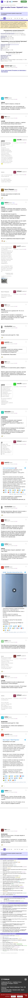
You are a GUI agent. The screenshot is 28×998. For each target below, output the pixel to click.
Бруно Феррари (9, 189)
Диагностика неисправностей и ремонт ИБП (11, 886)
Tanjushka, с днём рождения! (8, 860)
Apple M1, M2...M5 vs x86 (7, 863)
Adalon (6, 202)
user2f (18, 246)
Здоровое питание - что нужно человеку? (11, 885)
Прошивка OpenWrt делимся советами (10, 881)
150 (17, 18)
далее (22, 18)
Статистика (3, 988)
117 (17, 42)
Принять (13, 996)
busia (6, 640)
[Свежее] (7, 2)
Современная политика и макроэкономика (8, 5)
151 (19, 18)
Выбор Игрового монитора (8, 865)
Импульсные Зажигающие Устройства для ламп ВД (12, 866)
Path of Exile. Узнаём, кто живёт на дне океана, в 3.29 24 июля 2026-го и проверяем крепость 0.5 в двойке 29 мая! (14, 879)
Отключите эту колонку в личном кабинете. (9, 953)
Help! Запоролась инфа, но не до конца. (10, 938)
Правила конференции (15, 987)
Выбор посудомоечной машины (9, 877)
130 (11, 18)
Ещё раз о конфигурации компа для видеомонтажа (13, 892)
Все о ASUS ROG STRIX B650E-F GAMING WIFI (12, 900)
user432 (6, 342)
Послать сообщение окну (7, 948)
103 (17, 53)
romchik (19, 139)
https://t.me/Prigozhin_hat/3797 (7, 660)
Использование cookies (6, 989)
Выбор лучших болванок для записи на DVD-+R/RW (13, 890)
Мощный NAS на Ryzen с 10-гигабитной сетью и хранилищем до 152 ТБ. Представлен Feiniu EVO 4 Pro (15, 909)
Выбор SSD (5, 868)
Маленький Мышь (12, 42)
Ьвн (5, 116)
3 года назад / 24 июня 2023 (10, 67)
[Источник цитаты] (21, 103)
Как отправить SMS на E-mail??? (9, 946)
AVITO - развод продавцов (8, 894)
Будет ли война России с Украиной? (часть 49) (14, 8)
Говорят (2, 266)
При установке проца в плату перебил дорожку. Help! (13, 945)
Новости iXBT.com (4, 903)
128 (6, 18)
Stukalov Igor (8, 66)
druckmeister (8, 326)
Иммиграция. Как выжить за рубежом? (10, 862)
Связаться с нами (5, 987)
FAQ (25, 987)
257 (11, 31)
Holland (19, 171)
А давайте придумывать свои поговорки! (10, 875)
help (3, 937)
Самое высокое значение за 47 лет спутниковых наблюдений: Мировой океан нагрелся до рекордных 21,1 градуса (15, 915)
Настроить (20, 996)
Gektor (6, 98)
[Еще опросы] (22, 31)
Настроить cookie (16, 989)
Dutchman (8, 31)
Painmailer (7, 411)
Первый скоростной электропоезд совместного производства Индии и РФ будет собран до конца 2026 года (15, 928)
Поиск (21, 987)
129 (9, 18)
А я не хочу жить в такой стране (9, 935)
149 (15, 18)
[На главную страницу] (2, 1)
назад (2, 18)
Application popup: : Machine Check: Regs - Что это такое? (13, 949)
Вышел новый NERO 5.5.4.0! (8, 942)
